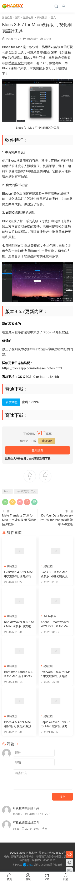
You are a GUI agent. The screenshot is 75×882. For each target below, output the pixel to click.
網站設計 (32, 39)
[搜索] (56, 6)
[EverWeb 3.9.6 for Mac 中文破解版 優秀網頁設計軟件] (56, 651)
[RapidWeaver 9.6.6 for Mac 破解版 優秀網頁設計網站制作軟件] (19, 601)
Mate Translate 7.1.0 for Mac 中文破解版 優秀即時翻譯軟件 (19, 520)
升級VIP (46, 441)
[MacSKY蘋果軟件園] (12, 6)
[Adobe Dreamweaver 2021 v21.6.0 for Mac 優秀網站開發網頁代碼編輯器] (56, 601)
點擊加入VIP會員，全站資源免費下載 (27, 458)
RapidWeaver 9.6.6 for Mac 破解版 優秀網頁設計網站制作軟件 (19, 624)
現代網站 (14, 58)
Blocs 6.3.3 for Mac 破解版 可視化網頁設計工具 (56, 574)
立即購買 (37, 450)
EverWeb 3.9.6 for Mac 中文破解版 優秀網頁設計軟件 (55, 674)
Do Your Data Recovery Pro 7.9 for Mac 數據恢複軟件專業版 (56, 520)
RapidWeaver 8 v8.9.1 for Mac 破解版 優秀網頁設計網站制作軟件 (56, 724)
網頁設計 (17, 63)
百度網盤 (12, 402)
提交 (62, 796)
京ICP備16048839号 (54, 852)
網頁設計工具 (14, 52)
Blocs (7, 491)
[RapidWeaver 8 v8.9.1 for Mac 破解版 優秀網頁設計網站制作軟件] (56, 700)
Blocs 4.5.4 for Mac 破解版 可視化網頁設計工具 (19, 724)
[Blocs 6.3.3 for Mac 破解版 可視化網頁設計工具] (56, 551)
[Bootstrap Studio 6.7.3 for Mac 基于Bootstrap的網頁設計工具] (19, 651)
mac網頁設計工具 (26, 491)
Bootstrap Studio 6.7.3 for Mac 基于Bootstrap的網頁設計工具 (19, 674)
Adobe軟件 (50, 616)
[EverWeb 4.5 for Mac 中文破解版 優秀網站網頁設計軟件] (19, 551)
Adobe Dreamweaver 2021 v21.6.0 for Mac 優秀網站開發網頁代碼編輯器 (55, 624)
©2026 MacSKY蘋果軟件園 (25, 852)
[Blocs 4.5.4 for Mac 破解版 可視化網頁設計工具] (19, 700)
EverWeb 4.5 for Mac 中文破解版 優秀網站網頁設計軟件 (19, 574)
